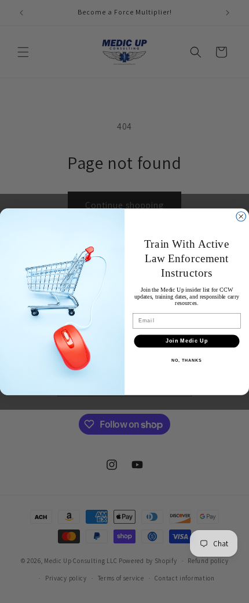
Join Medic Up (187, 340)
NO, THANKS (186, 360)
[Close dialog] (241, 216)
